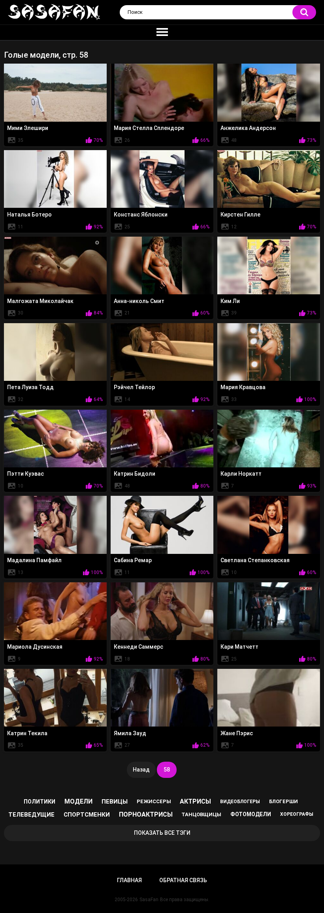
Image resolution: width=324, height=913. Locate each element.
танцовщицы (201, 814)
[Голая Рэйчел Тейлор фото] (162, 352)
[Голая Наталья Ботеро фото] (55, 179)
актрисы (195, 801)
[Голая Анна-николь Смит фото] (162, 265)
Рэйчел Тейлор (134, 387)
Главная (129, 880)
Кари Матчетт (239, 647)
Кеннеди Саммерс (138, 647)
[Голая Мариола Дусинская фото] (55, 611)
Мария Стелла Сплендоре (149, 128)
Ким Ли (230, 301)
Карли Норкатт (241, 474)
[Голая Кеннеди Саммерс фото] (162, 611)
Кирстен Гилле (240, 214)
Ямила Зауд (130, 733)
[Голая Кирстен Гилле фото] (268, 179)
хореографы (296, 814)
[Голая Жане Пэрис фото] (268, 698)
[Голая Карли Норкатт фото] (268, 438)
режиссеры (154, 801)
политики (39, 801)
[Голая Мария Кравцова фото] (268, 352)
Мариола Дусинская (34, 647)
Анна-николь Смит (139, 301)
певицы (115, 801)
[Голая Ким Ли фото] (268, 265)
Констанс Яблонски (141, 214)
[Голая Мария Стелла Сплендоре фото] (162, 92)
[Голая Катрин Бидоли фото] (162, 438)
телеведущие (31, 814)
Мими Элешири (27, 128)
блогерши (283, 801)
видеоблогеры (240, 801)
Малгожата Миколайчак (40, 301)
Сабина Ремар (133, 560)
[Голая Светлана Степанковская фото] (268, 524)
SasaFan (148, 899)
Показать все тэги (162, 833)
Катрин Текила (27, 733)
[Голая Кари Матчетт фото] (268, 611)
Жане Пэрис (236, 733)
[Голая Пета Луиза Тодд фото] (55, 352)
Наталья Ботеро (29, 214)
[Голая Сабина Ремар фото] (162, 524)
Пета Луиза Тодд (30, 387)
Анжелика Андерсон (248, 128)
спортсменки (87, 814)
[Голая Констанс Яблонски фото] (162, 179)
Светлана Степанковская (255, 560)
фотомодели (250, 814)
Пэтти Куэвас (25, 474)
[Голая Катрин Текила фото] (55, 698)
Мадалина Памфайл (34, 560)
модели (78, 801)
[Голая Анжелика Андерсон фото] (268, 92)
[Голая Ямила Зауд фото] (162, 698)
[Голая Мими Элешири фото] (55, 92)
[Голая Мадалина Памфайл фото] (55, 524)
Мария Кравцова (243, 387)
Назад (141, 769)
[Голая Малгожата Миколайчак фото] (55, 265)
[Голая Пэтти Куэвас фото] (55, 438)
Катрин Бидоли (134, 474)
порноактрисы (146, 814)
